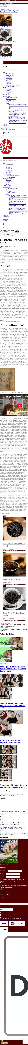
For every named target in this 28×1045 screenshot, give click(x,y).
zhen (1, 246)
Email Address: (3, 871)
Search (16, 231)
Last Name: (3, 876)
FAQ (1, 891)
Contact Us (3, 897)
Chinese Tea (6, 234)
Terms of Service (20, 828)
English (4, 909)
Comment (3, 798)
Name (2, 814)
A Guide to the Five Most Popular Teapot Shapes (11, 741)
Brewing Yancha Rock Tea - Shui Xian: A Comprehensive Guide (12, 705)
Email (2, 817)
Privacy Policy (9, 828)
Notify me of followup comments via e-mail (13, 811)
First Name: (3, 874)
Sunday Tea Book (8, 235)
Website (2, 820)
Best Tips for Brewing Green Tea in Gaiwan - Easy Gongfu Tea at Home (13, 668)
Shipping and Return (5, 894)
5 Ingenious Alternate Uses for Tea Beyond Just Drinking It (13, 786)
